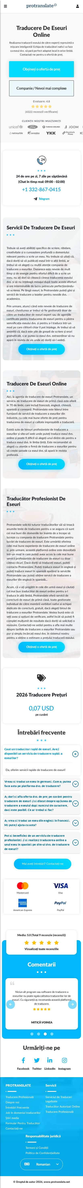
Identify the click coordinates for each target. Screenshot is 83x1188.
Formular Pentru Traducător (23, 1123)
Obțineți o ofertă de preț (41, 349)
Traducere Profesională (20, 1097)
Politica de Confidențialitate (43, 1153)
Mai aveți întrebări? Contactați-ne (42, 863)
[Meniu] (5, 6)
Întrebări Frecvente (17, 1107)
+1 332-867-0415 (41, 189)
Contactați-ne (14, 1128)
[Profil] (77, 6)
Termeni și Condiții (37, 1148)
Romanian (42, 1164)
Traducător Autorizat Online (63, 1106)
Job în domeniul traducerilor (23, 1113)
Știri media (12, 1118)
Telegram (44, 199)
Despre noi (12, 1102)
